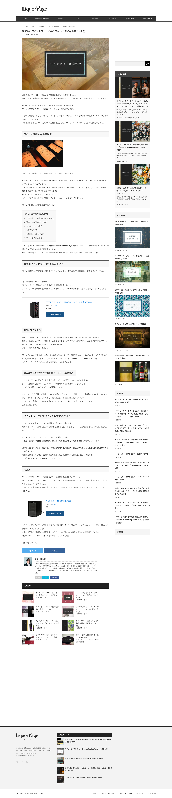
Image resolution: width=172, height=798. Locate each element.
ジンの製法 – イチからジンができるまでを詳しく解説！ (84, 758)
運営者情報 (110, 793)
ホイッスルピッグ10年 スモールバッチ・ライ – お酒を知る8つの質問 (132, 401)
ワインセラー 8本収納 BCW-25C (58, 501)
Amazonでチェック (55, 314)
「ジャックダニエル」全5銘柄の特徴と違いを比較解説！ (84, 777)
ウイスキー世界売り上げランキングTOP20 (130, 324)
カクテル (139, 118)
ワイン (44, 34)
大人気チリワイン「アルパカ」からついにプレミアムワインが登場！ (47, 623)
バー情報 (60, 19)
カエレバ (54, 305)
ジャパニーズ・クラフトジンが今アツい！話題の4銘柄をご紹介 (132, 257)
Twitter (46, 577)
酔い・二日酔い (94, 639)
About (25, 19)
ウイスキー (112, 19)
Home (94, 793)
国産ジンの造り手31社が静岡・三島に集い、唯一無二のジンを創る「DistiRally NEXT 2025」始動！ (132, 465)
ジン (77, 19)
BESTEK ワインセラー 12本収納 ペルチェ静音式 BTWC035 (69, 302)
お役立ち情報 (80, 642)
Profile (38, 577)
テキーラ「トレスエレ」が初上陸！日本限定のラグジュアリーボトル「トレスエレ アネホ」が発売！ (132, 505)
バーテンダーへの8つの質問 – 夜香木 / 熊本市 (131, 454)
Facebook (54, 577)
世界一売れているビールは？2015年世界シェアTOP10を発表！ (132, 356)
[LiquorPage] (34, 14)
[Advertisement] (132, 623)
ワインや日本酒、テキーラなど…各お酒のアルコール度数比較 (86, 749)
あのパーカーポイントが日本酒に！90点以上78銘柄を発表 (132, 223)
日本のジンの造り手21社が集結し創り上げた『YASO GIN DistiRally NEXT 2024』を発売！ (132, 147)
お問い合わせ (147, 19)
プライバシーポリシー (125, 793)
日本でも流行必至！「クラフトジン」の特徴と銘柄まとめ (132, 291)
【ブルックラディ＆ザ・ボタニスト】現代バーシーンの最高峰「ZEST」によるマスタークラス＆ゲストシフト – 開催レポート (132, 103)
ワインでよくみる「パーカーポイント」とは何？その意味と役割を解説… (87, 609)
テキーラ (95, 19)
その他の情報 (129, 19)
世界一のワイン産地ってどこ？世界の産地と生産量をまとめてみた (87, 623)
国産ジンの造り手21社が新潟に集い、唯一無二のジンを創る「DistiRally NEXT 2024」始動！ (132, 190)
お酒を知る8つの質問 (42, 19)
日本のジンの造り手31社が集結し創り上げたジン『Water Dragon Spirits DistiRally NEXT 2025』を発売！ (132, 442)
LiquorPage (28, 793)
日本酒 (125, 250)
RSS (26, 762)
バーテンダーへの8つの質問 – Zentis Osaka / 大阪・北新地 (132, 478)
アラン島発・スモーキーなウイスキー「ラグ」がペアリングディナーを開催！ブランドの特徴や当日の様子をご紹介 (132, 428)
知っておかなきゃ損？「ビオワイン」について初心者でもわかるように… (87, 595)
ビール (126, 384)
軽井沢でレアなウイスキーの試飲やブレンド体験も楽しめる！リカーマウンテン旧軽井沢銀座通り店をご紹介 (132, 491)
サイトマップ (140, 793)
